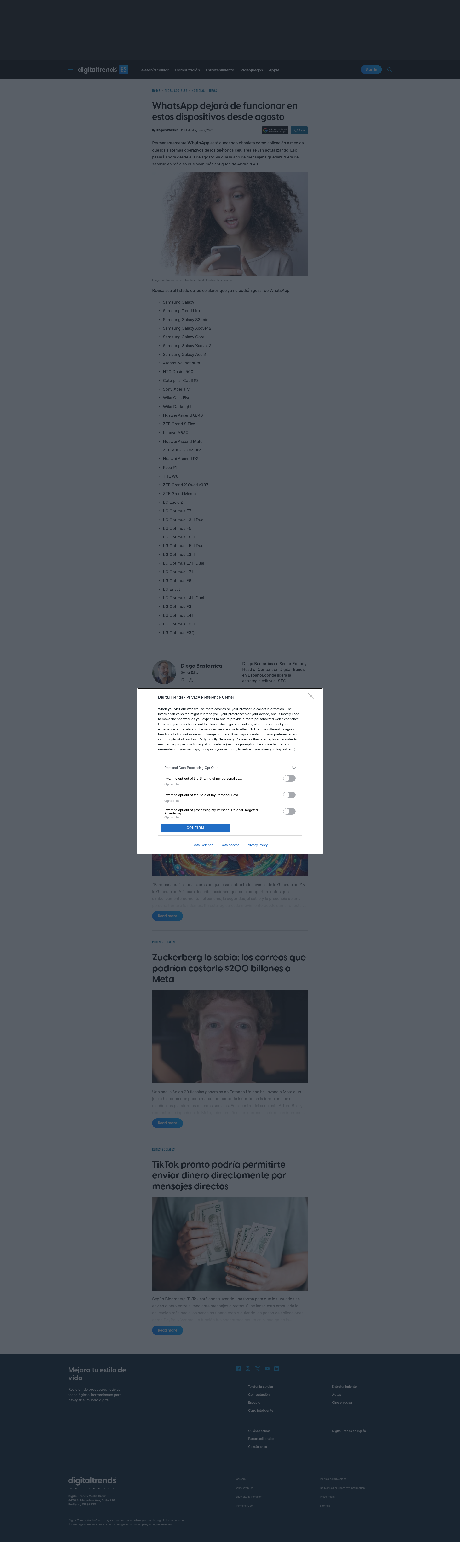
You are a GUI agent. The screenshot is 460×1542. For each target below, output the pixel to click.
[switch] (289, 778)
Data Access (230, 845)
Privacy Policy (257, 845)
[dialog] (230, 771)
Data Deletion (203, 845)
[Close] (312, 697)
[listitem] (230, 767)
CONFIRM (195, 827)
